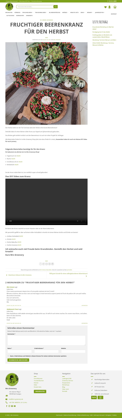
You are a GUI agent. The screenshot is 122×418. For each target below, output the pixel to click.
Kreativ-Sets (74, 12)
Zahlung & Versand (99, 415)
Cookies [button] (114, 415)
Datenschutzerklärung (70, 415)
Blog (63, 387)
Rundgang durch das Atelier (101, 32)
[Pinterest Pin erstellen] (49, 264)
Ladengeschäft (66, 378)
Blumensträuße (54, 12)
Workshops (20, 15)
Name (9, 348)
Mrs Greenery (57, 39)
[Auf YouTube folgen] (115, 1)
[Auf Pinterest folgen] (114, 1)
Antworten (85, 305)
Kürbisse (17, 12)
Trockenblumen (40, 12)
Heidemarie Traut (12, 309)
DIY (41, 20)
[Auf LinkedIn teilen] (52, 264)
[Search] (56, 6)
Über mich (65, 389)
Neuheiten (8, 12)
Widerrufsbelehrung (83, 415)
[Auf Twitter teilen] (43, 264)
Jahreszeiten (99, 12)
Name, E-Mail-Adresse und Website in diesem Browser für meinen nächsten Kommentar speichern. (38, 356)
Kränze (64, 12)
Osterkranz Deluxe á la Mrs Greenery (19, 275)
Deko (82, 12)
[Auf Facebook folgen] (107, 1)
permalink (69, 270)
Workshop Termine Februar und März (104, 40)
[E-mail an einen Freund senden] (46, 264)
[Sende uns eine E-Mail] (111, 1)
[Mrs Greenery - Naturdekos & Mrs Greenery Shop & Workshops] (9, 6)
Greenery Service (67, 381)
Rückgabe (108, 415)
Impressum (59, 415)
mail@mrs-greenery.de (16, 399)
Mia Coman (10, 287)
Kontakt (114, 14)
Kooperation (66, 383)
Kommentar (11, 334)
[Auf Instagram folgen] (109, 1)
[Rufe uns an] (112, 1)
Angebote (29, 15)
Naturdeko (50, 20)
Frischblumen (27, 12)
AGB (91, 415)
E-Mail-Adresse (39, 348)
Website (63, 348)
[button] (109, 7)
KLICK (18, 156)
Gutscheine (10, 15)
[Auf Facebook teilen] (40, 264)
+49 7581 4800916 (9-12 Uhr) (18, 402)
